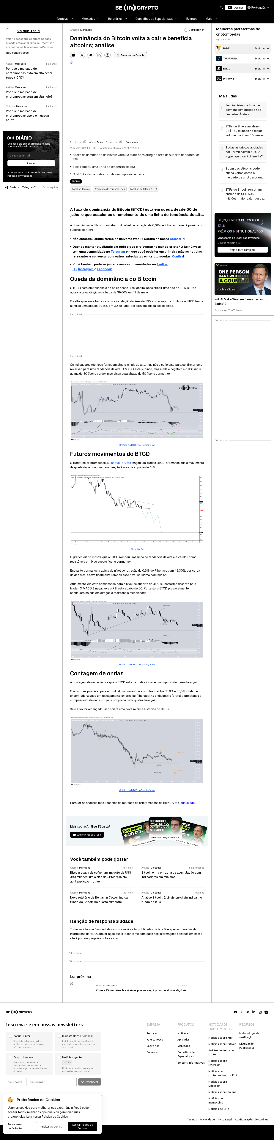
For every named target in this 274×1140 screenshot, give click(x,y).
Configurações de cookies (251, 1119)
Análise (74, 29)
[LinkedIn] (99, 55)
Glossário (177, 239)
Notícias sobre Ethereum (217, 1063)
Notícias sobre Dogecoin (217, 1083)
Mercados (86, 29)
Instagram (86, 269)
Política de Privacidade (19, 175)
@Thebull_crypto (118, 463)
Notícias (182, 1033)
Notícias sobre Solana (222, 1092)
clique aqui (187, 803)
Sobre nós (153, 1046)
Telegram (118, 252)
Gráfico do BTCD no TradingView (137, 445)
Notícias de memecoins (215, 1100)
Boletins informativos (191, 1062)
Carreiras (152, 1052)
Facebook (104, 269)
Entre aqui (48, 187)
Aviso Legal (225, 1119)
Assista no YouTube (227, 310)
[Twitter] (82, 55)
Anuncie (152, 1033)
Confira (177, 256)
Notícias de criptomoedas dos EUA (222, 1073)
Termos (192, 1119)
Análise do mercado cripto (221, 1052)
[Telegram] (90, 55)
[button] (29, 1041)
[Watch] (243, 279)
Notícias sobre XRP (220, 1037)
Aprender (183, 1039)
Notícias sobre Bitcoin (222, 1044)
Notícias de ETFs (218, 1109)
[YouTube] (73, 55)
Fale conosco (155, 1039)
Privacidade (207, 1119)
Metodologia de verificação (249, 1035)
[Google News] (266, 1012)
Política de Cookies (55, 1117)
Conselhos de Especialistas (186, 1054)
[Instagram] (107, 55)
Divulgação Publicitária (246, 1045)
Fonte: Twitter (137, 549)
